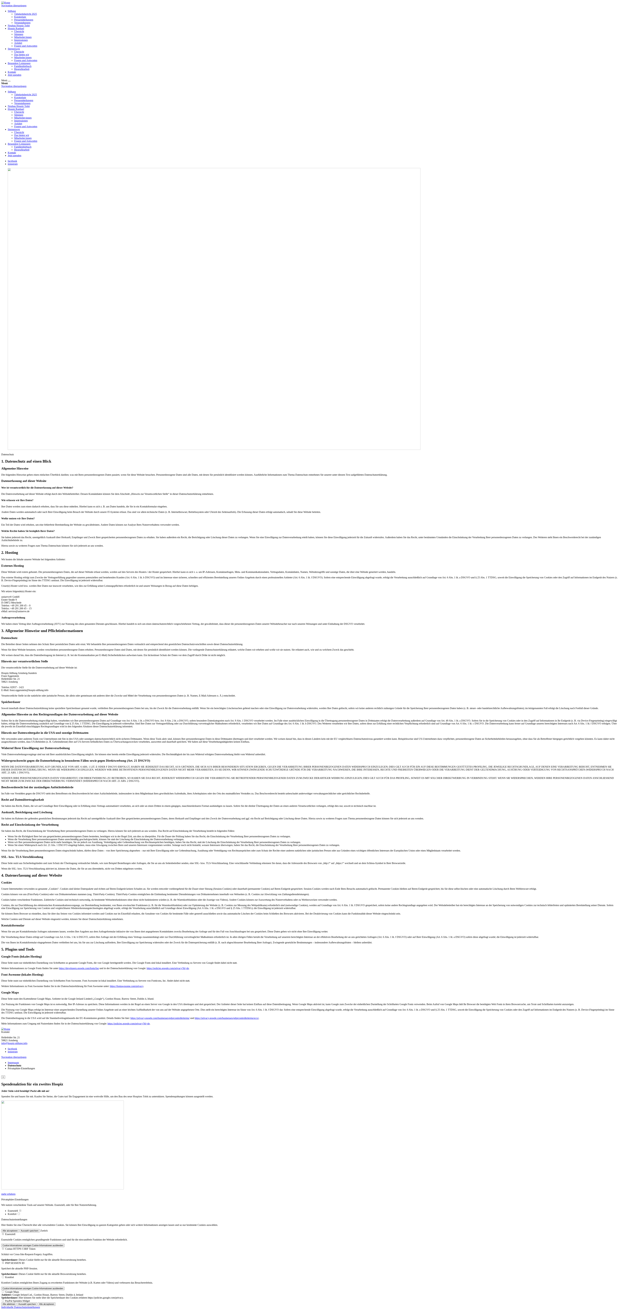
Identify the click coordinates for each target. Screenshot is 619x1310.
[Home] (5, 2)
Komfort (12, 1214)
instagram (13, 164)
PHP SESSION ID (15, 1263)
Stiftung (12, 11)
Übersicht (19, 31)
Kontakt (12, 72)
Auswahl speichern (29, 1231)
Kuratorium (20, 16)
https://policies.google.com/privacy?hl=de (168, 968)
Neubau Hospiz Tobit (19, 25)
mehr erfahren (8, 1194)
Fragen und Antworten (25, 45)
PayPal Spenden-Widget (17, 1301)
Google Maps (12, 1291)
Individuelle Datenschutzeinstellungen (20, 1307)
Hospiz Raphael (16, 28)
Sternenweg (14, 48)
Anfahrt (18, 43)
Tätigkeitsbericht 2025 (25, 14)
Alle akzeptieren (10, 1231)
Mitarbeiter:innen (23, 37)
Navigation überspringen (13, 5)
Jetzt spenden (14, 75)
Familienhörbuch (22, 66)
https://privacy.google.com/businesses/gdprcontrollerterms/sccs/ (227, 1018)
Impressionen (21, 40)
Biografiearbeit (21, 69)
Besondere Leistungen (19, 63)
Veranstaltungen (22, 22)
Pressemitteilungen (23, 19)
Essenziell (13, 1210)
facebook (12, 161)
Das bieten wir (21, 54)
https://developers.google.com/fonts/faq (79, 968)
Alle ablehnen (9, 1304)
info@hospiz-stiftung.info (14, 1043)
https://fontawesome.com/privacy (126, 986)
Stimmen (18, 34)
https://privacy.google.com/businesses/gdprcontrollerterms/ (160, 1018)
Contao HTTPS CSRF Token (20, 1248)
